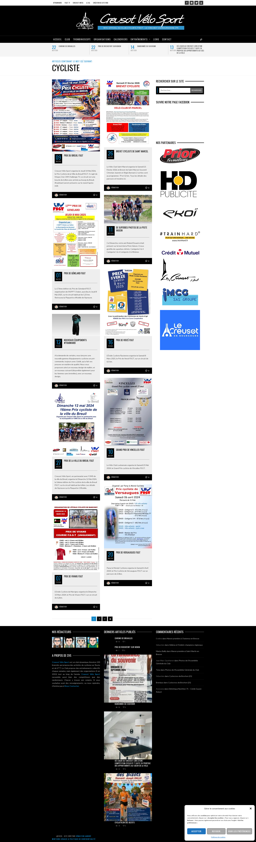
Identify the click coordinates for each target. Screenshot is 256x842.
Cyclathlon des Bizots (125, 822)
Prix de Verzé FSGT (125, 340)
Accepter (196, 831)
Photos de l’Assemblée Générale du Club (182, 670)
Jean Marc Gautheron (165, 660)
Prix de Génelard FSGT (75, 273)
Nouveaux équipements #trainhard (75, 341)
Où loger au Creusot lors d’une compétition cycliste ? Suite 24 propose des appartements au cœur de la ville (191, 49)
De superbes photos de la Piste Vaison (131, 229)
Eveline (159, 638)
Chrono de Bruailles (67, 46)
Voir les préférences (239, 831)
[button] (250, 808)
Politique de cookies (218, 837)
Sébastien (63, 195)
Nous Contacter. (72, 686)
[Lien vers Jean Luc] (81, 642)
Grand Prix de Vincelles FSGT (130, 449)
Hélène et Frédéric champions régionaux (186, 645)
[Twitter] (196, 3)
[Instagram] (192, 3)
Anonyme (160, 689)
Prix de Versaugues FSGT (128, 552)
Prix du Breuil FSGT (73, 155)
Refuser (216, 831)
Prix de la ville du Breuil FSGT (79, 460)
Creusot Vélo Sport (60, 662)
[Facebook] (187, 3)
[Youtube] (201, 3)
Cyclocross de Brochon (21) (180, 676)
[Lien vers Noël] (57, 642)
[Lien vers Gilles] (93, 642)
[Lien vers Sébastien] (69, 642)
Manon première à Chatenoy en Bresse (183, 638)
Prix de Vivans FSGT (73, 576)
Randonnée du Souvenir (146, 46)
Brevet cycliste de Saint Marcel (132, 151)
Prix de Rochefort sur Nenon (109, 46)
